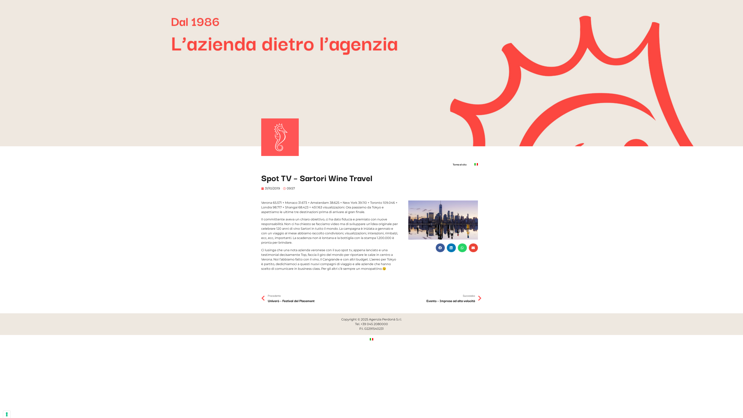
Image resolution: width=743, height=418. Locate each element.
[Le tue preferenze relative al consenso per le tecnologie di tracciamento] (6, 414)
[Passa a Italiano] (371, 339)
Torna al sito (460, 164)
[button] (440, 247)
